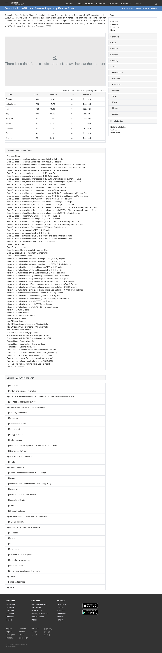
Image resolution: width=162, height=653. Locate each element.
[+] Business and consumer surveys (21, 401)
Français (9, 637)
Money (114, 60)
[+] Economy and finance (17, 412)
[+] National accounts (15, 521)
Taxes (114, 96)
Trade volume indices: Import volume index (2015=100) (30, 361)
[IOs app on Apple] (90, 605)
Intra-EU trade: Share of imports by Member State (27, 326)
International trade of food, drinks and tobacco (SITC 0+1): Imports (34, 270)
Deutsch (22, 628)
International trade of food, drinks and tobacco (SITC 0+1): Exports (34, 267)
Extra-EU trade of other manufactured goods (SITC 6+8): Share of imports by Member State (45, 224)
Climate (115, 114)
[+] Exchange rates (14, 440)
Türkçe (34, 631)
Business (115, 78)
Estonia (9, 138)
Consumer (116, 84)
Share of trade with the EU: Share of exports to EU (28, 335)
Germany (9, 99)
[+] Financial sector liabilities (18, 450)
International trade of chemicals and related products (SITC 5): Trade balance (39, 264)
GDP (113, 42)
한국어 (47, 634)
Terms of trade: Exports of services (21, 346)
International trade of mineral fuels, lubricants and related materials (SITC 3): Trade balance (45, 289)
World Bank (115, 132)
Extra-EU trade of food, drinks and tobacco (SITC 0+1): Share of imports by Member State (44, 181)
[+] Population (12, 532)
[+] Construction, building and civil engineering (26, 407)
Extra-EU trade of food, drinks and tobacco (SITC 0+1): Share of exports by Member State (44, 178)
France (9, 108)
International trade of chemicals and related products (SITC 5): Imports (36, 261)
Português (10, 634)
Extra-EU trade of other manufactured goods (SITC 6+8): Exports (33, 215)
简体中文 (48, 628)
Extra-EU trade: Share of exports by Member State (28, 250)
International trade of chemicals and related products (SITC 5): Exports (36, 258)
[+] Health (11, 461)
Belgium (9, 118)
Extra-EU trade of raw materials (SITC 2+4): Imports (28, 233)
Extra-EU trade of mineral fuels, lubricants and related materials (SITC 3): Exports (40, 201)
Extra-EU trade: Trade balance (19, 255)
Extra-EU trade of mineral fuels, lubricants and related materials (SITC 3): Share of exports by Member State (52, 207)
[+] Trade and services (16, 581)
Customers (61, 604)
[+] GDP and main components (19, 456)
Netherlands (11, 104)
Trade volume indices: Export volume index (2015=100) (30, 358)
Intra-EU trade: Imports (16, 321)
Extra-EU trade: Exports (16, 244)
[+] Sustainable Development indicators (23, 571)
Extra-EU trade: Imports (16, 247)
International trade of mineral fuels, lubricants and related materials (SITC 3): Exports (42, 284)
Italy (7, 113)
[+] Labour (11, 505)
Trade (114, 66)
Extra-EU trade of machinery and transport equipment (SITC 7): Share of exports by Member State (47, 193)
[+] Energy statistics (15, 434)
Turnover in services (15, 366)
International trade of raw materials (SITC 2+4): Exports (30, 301)
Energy (114, 102)
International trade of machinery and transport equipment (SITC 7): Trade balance (40, 281)
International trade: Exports (18, 309)
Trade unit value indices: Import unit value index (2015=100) (32, 352)
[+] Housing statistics (15, 467)
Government (117, 72)
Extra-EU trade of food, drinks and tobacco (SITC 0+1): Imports (33, 176)
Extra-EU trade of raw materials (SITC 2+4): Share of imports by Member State (39, 238)
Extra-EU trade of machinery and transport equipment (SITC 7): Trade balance (39, 198)
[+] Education (12, 418)
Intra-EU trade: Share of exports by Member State (27, 324)
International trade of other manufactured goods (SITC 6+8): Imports (35, 295)
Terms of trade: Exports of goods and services (26, 344)
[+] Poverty (11, 538)
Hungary (9, 128)
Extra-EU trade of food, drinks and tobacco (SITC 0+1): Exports (33, 173)
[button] (156, 3)
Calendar (114, 21)
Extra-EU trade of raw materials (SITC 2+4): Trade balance (31, 241)
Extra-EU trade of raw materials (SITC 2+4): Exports (28, 230)
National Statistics (118, 126)
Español (9, 631)
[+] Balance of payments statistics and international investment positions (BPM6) (40, 396)
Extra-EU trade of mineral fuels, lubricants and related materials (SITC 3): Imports (40, 204)
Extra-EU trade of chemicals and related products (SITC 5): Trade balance (37, 170)
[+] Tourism (11, 576)
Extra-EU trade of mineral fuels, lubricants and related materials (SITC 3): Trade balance (43, 213)
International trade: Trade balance (21, 315)
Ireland (9, 123)
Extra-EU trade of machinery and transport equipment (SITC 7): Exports (36, 187)
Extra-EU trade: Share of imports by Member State (28, 252)
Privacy (60, 619)
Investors (61, 610)
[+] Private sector (14, 549)
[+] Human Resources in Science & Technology (26, 472)
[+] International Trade (16, 500)
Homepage (10, 604)
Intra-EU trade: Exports (16, 318)
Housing (115, 90)
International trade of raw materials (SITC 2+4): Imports (29, 304)
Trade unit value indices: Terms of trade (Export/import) (29, 355)
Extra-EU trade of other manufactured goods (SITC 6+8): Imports (33, 218)
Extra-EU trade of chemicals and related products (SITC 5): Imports (34, 161)
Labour (114, 48)
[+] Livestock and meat (16, 510)
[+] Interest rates (13, 489)
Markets (115, 36)
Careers (60, 607)
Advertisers (61, 613)
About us (60, 616)
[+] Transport (12, 587)
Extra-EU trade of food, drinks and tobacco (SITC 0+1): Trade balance (36, 184)
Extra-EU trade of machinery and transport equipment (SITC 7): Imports (36, 190)
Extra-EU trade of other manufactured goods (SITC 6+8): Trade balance (36, 227)
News (112, 30)
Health (114, 108)
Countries (10, 607)
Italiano (22, 631)
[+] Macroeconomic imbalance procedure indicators (28, 516)
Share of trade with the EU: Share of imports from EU (29, 338)
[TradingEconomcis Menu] (7, 3)
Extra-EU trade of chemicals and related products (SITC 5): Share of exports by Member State (46, 164)
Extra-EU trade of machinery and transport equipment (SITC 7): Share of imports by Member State (47, 196)
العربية (34, 634)
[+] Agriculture (12, 385)
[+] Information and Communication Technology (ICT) (29, 483)
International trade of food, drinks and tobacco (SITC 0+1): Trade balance (37, 272)
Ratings (9, 619)
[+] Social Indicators (15, 565)
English (9, 628)
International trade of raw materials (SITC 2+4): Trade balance (32, 307)
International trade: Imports (18, 312)
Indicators (114, 27)
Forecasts (10, 616)
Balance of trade (13, 156)
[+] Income (11, 478)
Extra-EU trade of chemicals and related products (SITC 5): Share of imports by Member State (46, 167)
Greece (9, 133)
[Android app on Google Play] (90, 612)
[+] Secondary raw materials (18, 560)
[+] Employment (13, 429)
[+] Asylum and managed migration (21, 390)
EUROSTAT (83, 20)
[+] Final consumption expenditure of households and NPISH (32, 445)
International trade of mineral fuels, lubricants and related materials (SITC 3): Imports (42, 287)
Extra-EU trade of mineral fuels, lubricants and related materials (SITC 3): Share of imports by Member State (52, 210)
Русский (35, 628)
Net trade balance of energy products (22, 332)
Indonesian (23, 637)
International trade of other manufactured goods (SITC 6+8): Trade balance (38, 298)
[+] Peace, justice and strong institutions (23, 527)
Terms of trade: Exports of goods (20, 341)
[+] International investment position (21, 494)
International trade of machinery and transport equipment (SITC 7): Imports (38, 278)
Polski (21, 634)
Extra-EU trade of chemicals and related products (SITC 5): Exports (35, 158)
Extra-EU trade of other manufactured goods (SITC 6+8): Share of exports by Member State (45, 221)
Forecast (114, 24)
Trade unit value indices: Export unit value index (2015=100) (32, 349)
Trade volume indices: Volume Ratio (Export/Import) (28, 363)
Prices (114, 54)
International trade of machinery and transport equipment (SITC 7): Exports (38, 275)
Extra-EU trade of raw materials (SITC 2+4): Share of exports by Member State (39, 235)
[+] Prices (10, 543)
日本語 (47, 631)
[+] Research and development (19, 554)
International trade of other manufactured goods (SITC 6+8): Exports (35, 292)
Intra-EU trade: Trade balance (19, 329)
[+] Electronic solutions (16, 423)
